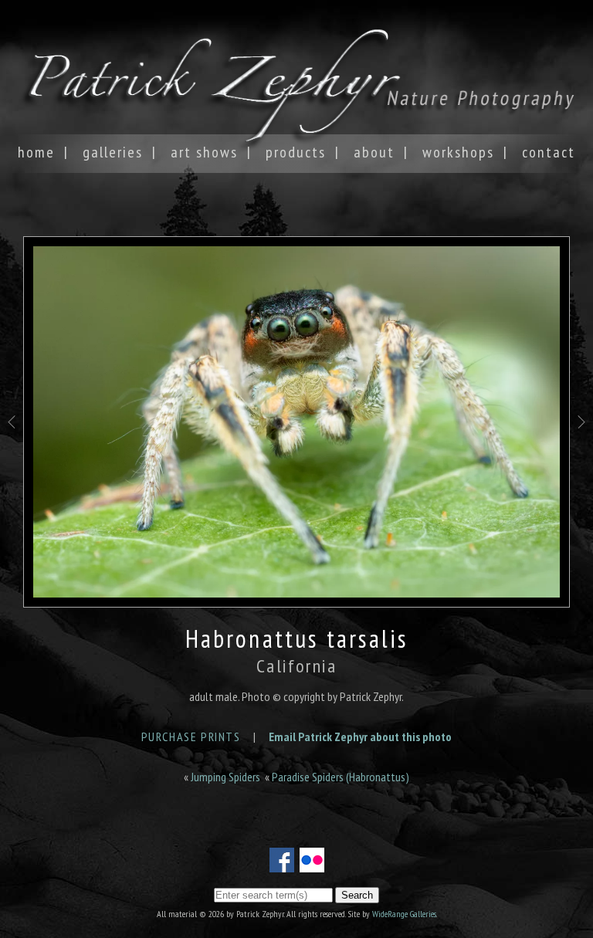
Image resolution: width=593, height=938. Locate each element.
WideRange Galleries (404, 913)
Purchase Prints (191, 736)
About (374, 152)
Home (36, 152)
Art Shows (204, 152)
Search (357, 895)
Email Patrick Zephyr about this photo (360, 736)
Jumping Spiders (225, 776)
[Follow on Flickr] (312, 863)
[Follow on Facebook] (281, 863)
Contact (548, 152)
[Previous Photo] (11, 450)
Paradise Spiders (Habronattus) (340, 776)
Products (296, 152)
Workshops (458, 152)
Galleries (113, 152)
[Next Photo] (581, 450)
